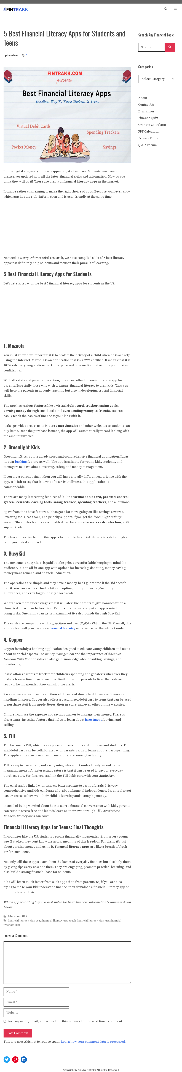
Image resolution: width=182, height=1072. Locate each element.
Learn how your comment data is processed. (93, 1042)
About (142, 98)
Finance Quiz (148, 118)
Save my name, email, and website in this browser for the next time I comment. (65, 1021)
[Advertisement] (67, 229)
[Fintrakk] (16, 9)
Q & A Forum (147, 145)
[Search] (170, 47)
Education (14, 916)
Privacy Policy (148, 138)
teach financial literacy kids (86, 921)
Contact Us (146, 105)
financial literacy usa (54, 921)
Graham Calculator (152, 125)
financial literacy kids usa (24, 921)
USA (24, 916)
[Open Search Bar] (165, 9)
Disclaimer (146, 111)
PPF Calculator (149, 132)
